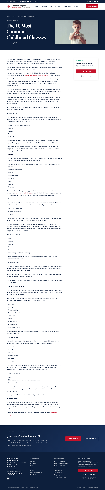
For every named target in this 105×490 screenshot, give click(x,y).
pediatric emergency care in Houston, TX (38, 75)
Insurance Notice (81, 487)
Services (57, 6)
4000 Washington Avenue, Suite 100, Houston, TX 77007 (22, 1)
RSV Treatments (58, 468)
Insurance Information (36, 472)
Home (8, 16)
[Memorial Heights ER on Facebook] (8, 478)
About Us (32, 461)
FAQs (51, 6)
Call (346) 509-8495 (88, 474)
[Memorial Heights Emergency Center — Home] (19, 6)
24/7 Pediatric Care (59, 461)
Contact (76, 6)
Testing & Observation (60, 465)
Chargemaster (89, 487)
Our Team (33, 463)
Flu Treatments (58, 472)
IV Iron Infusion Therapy (60, 477)
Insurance (67, 6)
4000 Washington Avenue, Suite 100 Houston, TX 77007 (16, 463)
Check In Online (92, 6)
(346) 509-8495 (86, 76)
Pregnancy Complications (61, 475)
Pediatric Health (12, 20)
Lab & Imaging (58, 470)
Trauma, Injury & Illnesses (61, 463)
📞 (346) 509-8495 (92, 1)
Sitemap (96, 487)
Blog (82, 6)
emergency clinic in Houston (23, 193)
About (36, 6)
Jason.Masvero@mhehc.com (14, 471)
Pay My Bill (44, 6)
